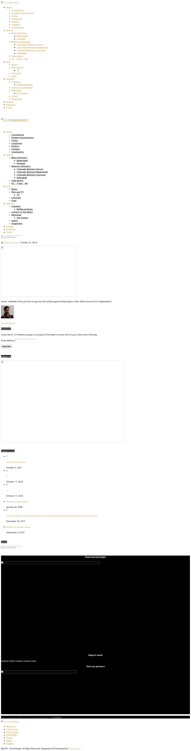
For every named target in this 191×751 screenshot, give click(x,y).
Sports (9, 30)
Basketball (22, 36)
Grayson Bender (12, 242)
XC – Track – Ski (19, 59)
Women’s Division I (21, 41)
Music (14, 64)
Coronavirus (17, 10)
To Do (9, 107)
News (9, 7)
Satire (14, 96)
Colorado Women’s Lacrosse (31, 50)
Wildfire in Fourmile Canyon (18, 527)
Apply (9, 740)
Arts (8, 61)
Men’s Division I (19, 33)
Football (21, 38)
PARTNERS (11, 735)
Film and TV (17, 67)
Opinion (10, 79)
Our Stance (22, 93)
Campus (15, 24)
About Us (11, 726)
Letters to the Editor (22, 87)
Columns (16, 81)
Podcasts (11, 104)
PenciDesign (56, 717)
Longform (16, 18)
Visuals (10, 101)
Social (9, 737)
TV (18, 70)
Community (17, 27)
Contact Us (12, 729)
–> (7, 476)
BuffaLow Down (25, 84)
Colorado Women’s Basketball (32, 47)
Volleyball (22, 53)
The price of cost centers (17, 501)
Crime (14, 16)
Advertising (12, 732)
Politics (15, 21)
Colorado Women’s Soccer (30, 44)
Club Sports (17, 56)
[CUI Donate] (62, 441)
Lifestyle (16, 73)
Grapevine (16, 99)
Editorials (16, 90)
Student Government (22, 13)
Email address (7, 340)
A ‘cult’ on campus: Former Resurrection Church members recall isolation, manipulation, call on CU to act (51, 515)
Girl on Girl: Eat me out (16, 462)
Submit (10, 743)
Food (13, 76)
